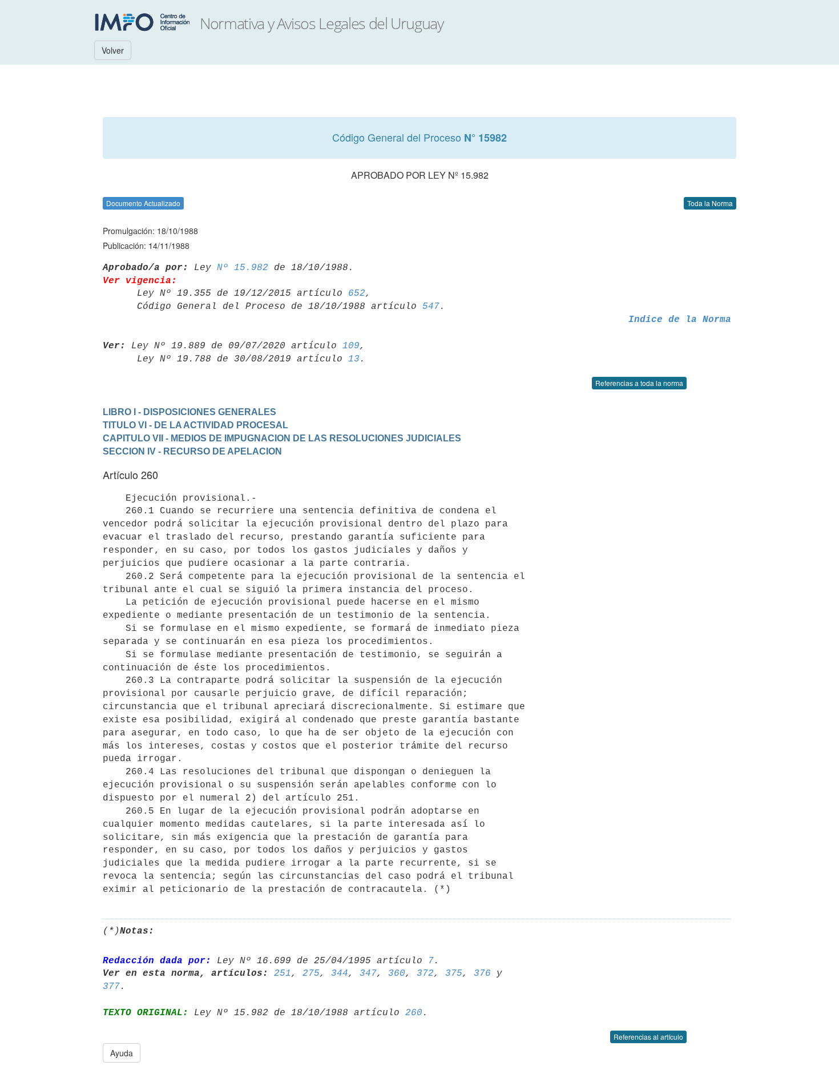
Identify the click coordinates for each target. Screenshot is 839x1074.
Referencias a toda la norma (639, 383)
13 (354, 359)
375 (453, 973)
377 (111, 987)
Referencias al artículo (648, 1036)
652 (356, 293)
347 (368, 973)
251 (282, 973)
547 (430, 306)
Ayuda (121, 1053)
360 (396, 973)
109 (351, 346)
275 (311, 973)
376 (482, 973)
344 (339, 973)
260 (413, 1013)
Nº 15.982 (242, 268)
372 (425, 973)
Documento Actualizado (143, 203)
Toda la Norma (710, 203)
